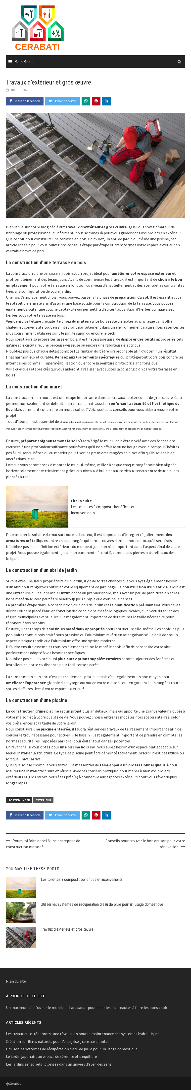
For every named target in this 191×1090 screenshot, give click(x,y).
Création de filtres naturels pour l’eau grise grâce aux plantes (57, 1041)
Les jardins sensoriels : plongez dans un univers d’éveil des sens (58, 1064)
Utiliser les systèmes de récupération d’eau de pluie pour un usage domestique (102, 904)
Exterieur (43, 800)
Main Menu (23, 61)
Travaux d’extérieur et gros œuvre (67, 929)
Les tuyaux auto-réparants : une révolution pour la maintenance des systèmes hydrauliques (82, 1033)
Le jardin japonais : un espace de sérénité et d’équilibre (51, 1056)
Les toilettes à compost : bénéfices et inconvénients (82, 879)
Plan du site (16, 981)
